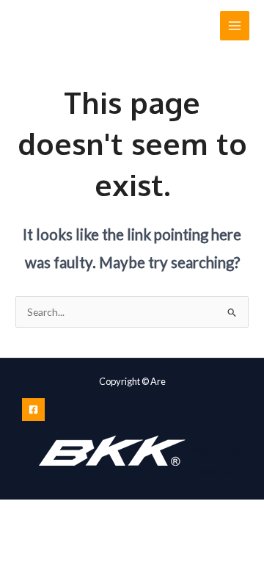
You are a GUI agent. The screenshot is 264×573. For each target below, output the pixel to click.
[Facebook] (33, 409)
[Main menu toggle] (235, 26)
